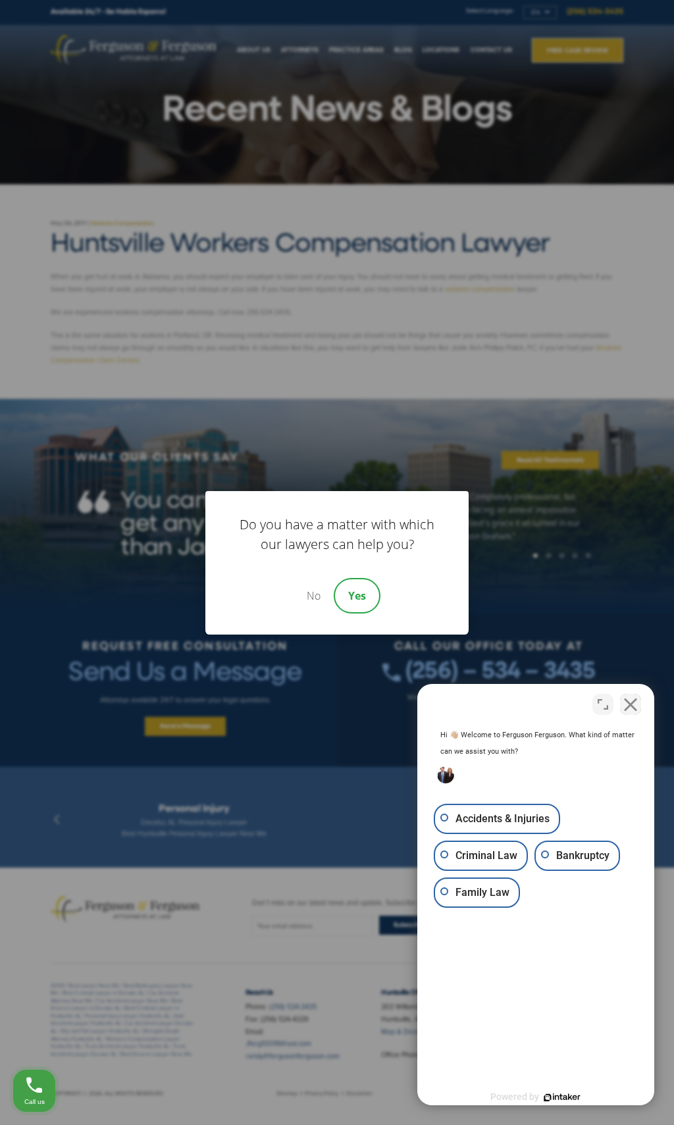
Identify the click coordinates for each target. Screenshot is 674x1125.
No (314, 596)
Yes (357, 596)
